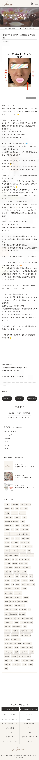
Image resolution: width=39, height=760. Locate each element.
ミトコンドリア (24, 530)
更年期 (16, 652)
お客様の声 (29, 618)
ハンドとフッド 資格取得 (17, 534)
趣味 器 (22, 542)
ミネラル (7, 639)
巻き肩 (31, 652)
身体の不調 (28, 635)
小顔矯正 (4, 391)
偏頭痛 (6, 601)
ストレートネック (9, 576)
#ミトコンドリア (14, 417)
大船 (6, 555)
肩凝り (28, 534)
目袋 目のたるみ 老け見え (12, 589)
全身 (6, 664)
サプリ (6, 534)
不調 (17, 576)
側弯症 (31, 580)
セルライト (13, 551)
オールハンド (29, 660)
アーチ (17, 538)
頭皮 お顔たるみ (19, 605)
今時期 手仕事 (8, 605)
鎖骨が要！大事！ (9, 525)
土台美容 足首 (8, 517)
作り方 (24, 517)
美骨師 (21, 563)
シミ (19, 664)
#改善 (19, 413)
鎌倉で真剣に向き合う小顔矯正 (12, 376)
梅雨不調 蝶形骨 (22, 601)
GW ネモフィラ (30, 584)
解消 (12, 509)
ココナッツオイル (15, 546)
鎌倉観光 (14, 563)
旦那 (26, 563)
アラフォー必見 (8, 652)
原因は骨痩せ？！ (13, 555)
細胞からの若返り (17, 626)
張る (21, 509)
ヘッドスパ (8, 435)
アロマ (22, 521)
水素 (23, 660)
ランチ (22, 504)
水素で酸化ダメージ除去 (24, 656)
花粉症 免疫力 (8, 567)
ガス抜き (7, 513)
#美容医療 (26, 413)
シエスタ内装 (23, 576)
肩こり (14, 664)
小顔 (18, 580)
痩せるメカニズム (15, 639)
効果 (17, 530)
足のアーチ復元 (8, 593)
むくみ (24, 664)
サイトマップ (29, 741)
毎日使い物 (15, 631)
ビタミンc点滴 (22, 551)
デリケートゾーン (27, 546)
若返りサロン (20, 618)
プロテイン (7, 626)
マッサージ (14, 513)
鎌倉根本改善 (22, 610)
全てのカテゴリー (10, 431)
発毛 (31, 576)
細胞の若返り (14, 635)
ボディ (7, 445)
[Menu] (36, 4)
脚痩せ (22, 631)
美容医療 (7, 546)
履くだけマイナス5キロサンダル (13, 643)
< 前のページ (7, 399)
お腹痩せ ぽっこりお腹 (11, 610)
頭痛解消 (7, 656)
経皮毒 (16, 622)
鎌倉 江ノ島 (14, 542)
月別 (23, 584)
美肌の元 (28, 567)
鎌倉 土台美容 (22, 572)
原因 (26, 509)
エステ (10, 660)
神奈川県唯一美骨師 (10, 618)
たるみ (27, 538)
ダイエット (7, 563)
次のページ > (32, 399)
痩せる (21, 559)
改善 (28, 542)
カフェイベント (8, 647)
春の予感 (22, 555)
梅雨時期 (26, 597)
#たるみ (12, 413)
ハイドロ (17, 660)
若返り (6, 614)
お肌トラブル (23, 652)
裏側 (25, 626)
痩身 (6, 448)
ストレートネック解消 (26, 622)
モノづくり (7, 631)
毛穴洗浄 (13, 656)
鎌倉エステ (29, 631)
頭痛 (22, 538)
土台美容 (7, 538)
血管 (6, 572)
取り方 (16, 647)
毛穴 (6, 442)
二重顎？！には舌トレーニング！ (13, 597)
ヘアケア (7, 580)
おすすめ (28, 504)
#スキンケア (26, 417)
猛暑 (21, 635)
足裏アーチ (17, 517)
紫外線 (17, 584)
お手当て (7, 635)
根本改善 (27, 559)
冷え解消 (29, 647)
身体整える (13, 601)
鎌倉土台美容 (13, 614)
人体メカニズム (8, 622)
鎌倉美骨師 (22, 614)
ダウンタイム (14, 504)
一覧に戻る (19, 399)
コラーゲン (30, 555)
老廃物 (17, 525)
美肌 (15, 572)
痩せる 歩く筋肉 (19, 567)
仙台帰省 (24, 589)
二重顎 (13, 580)
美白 (29, 551)
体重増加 (7, 509)
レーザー (7, 504)
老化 (29, 610)
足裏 (12, 538)
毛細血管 (22, 647)
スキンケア (22, 513)
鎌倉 (6, 660)
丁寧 (6, 669)
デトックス (24, 580)
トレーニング (18, 593)
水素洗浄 (7, 584)
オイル (6, 551)
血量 (10, 572)
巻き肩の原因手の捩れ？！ (11, 521)
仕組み (28, 525)
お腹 (17, 509)
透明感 (30, 664)
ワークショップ (27, 643)
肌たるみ (7, 542)
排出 (23, 525)
